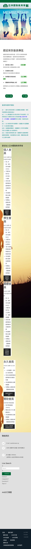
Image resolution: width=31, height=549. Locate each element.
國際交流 (5, 542)
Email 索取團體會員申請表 (7, 352)
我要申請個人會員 (7, 212)
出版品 (5, 540)
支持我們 (19, 545)
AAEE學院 (15, 537)
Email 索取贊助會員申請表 (9, 426)
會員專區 (12, 540)
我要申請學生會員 (7, 278)
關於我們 (10, 532)
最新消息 (5, 535)
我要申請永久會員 (9, 394)
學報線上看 (24, 82)
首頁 (3, 532)
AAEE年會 (14, 535)
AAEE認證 (6, 537)
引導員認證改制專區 (8, 545)
